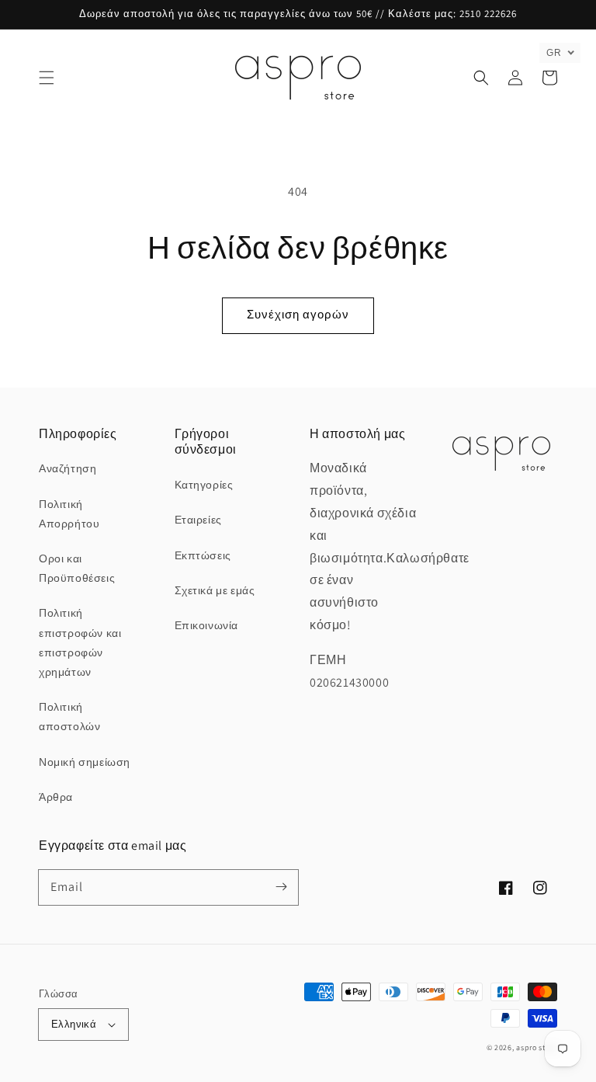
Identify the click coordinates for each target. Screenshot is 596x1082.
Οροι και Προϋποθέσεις (77, 568)
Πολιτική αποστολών (69, 716)
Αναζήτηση (67, 468)
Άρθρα (56, 797)
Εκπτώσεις (203, 555)
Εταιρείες (198, 520)
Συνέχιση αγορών (298, 314)
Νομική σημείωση (84, 762)
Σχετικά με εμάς (215, 590)
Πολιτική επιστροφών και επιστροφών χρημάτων (80, 642)
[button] (46, 78)
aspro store (536, 1047)
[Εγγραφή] (281, 887)
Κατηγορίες (204, 485)
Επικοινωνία (207, 625)
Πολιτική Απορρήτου (69, 514)
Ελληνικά (73, 1024)
